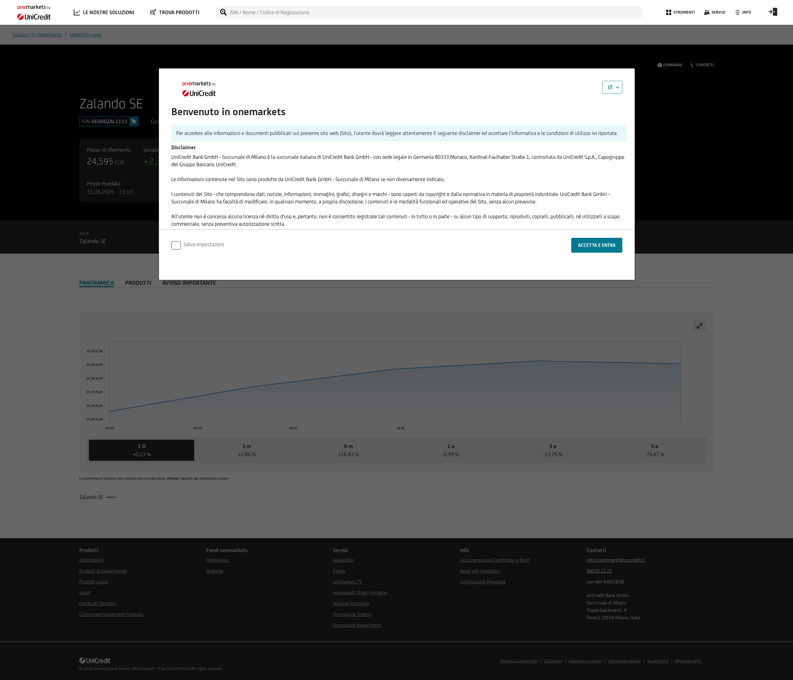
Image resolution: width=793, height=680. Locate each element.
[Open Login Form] (773, 14)
